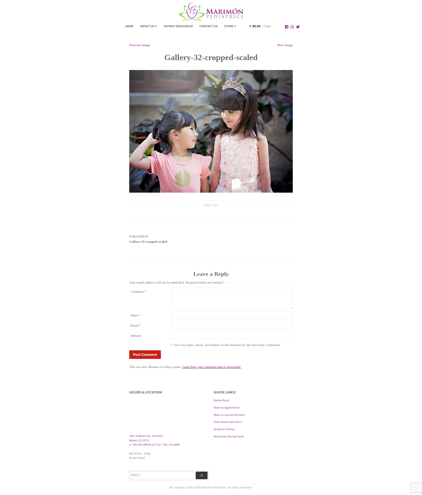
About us (147, 26)
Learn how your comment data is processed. (211, 367)
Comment (138, 291)
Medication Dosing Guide (229, 436)
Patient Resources (178, 26)
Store (228, 26)
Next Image (285, 45)
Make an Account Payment (229, 414)
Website (135, 335)
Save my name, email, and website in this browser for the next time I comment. (227, 345)
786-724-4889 (171, 444)
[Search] (202, 475)
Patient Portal (221, 400)
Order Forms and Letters (228, 421)
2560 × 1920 (211, 205)
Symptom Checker (224, 429)
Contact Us (208, 26)
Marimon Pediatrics (213, 487)
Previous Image (139, 45)
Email (135, 325)
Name (135, 315)
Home (129, 26)
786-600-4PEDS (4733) (146, 444)
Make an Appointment (227, 407)
